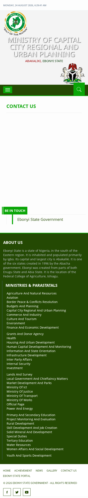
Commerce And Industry (24, 315)
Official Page (15, 404)
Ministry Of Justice (20, 391)
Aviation (12, 298)
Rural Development (20, 423)
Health (11, 338)
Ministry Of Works (19, 400)
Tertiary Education (20, 440)
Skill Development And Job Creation (32, 428)
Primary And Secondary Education (31, 415)
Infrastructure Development (27, 355)
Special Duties (17, 436)
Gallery (52, 470)
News (39, 470)
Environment (16, 323)
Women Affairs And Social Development (35, 449)
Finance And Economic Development (33, 327)
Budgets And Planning (22, 306)
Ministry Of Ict (17, 387)
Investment (15, 368)
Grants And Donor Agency (25, 334)
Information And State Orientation (31, 351)
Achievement (23, 470)
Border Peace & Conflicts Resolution (32, 302)
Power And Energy (20, 408)
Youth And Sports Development (29, 455)
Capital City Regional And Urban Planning (36, 310)
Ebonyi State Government (40, 219)
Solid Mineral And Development (29, 432)
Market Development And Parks (29, 383)
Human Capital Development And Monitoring (39, 347)
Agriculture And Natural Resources (32, 293)
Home (7, 470)
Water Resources (19, 445)
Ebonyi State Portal (16, 476)
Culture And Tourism (22, 319)
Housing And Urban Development (31, 342)
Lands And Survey (19, 374)
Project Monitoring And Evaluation (31, 419)
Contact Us (69, 470)
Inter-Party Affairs (19, 359)
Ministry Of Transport (22, 396)
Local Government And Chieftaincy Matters (37, 379)
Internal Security (18, 364)
